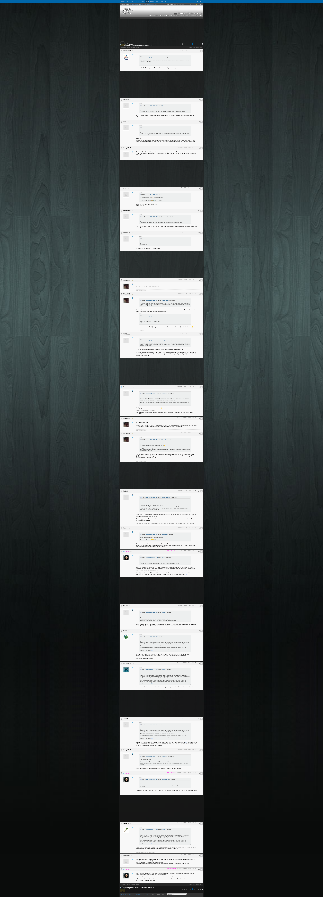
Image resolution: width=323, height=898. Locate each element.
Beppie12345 (126, 232)
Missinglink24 (126, 280)
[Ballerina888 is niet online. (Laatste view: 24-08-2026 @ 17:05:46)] (121, 855)
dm (165, 1)
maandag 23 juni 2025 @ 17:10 (183, 231)
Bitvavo (137, 47)
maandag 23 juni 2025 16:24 (152, 612)
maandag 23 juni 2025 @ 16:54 (183, 187)
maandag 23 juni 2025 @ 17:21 (183, 293)
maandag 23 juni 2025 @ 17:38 (183, 550)
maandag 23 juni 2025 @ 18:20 (183, 854)
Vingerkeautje (126, 210)
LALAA (125, 333)
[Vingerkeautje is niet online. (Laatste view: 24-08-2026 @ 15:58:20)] (121, 210)
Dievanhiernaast (127, 387)
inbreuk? (200, 4)
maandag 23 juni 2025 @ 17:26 (183, 417)
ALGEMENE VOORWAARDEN (136, 894)
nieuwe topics (199, 47)
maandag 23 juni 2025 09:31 (152, 497)
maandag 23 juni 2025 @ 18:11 (183, 772)
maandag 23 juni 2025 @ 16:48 (183, 120)
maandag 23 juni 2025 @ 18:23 (183, 868)
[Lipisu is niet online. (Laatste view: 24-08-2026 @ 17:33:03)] (121, 122)
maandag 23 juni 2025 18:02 (152, 779)
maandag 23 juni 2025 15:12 (152, 216)
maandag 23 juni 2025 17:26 (152, 756)
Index (121, 43)
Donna (127, 551)
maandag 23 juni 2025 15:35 (152, 57)
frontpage (123, 1)
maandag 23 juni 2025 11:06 (152, 557)
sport (128, 1)
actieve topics (192, 47)
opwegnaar (164, 194)
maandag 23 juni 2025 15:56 (152, 194)
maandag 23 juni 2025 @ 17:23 (183, 333)
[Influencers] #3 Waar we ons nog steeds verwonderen (137, 45)
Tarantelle (164, 557)
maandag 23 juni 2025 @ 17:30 (183, 490)
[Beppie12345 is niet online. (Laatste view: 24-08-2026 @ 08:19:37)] (121, 233)
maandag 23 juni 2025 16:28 (152, 105)
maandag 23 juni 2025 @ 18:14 (183, 822)
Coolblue (133, 47)
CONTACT (146, 894)
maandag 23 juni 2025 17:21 (152, 393)
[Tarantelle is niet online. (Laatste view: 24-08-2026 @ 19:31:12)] (121, 719)
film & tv (137, 1)
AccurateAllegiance (166, 497)
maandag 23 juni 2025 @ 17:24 (183, 386)
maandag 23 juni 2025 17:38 (152, 636)
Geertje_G (126, 823)
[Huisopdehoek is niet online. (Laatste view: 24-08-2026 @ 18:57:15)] (121, 148)
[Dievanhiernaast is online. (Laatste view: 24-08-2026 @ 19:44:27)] (121, 387)
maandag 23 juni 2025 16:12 (152, 238)
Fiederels (125, 491)
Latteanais (126, 99)
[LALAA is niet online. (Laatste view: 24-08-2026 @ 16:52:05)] (121, 334)
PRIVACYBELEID (124, 894)
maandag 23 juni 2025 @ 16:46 (183, 98)
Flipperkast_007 (127, 663)
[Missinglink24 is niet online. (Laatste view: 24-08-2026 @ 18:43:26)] (121, 280)
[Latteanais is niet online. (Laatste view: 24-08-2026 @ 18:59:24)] (121, 100)
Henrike (125, 528)
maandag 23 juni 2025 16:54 (152, 315)
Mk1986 (125, 606)
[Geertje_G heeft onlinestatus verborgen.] (121, 823)
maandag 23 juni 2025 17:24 (152, 439)
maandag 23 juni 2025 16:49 (152, 300)
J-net (163, 57)
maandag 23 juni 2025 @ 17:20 (183, 279)
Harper (163, 612)
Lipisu (163, 105)
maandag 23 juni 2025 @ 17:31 (183, 527)
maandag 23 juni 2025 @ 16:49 (183, 147)
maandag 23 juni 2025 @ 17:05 (183, 209)
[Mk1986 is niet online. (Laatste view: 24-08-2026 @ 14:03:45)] (121, 606)
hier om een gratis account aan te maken (148, 4)
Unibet (128, 47)
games (132, 1)
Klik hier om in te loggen (134, 4)
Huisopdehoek (127, 148)
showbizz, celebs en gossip (129, 43)
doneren (195, 4)
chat (157, 1)
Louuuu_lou (164, 216)
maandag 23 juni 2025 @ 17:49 (183, 605)
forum (147, 1)
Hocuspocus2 (127, 51)
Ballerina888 (126, 855)
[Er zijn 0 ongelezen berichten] (198, 1)
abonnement (123, 47)
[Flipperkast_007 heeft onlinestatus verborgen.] (121, 663)
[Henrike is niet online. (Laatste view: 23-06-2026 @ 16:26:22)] (121, 528)
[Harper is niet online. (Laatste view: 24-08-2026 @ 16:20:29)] (121, 631)
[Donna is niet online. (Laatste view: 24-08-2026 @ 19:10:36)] (121, 551)
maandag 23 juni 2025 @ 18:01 (183, 629)
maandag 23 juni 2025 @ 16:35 (183, 50)
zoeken (161, 1)
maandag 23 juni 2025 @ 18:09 (183, 749)
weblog (142, 1)
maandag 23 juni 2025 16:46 (152, 127)
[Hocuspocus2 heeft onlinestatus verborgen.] (121, 51)
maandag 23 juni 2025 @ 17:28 (183, 432)
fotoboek (152, 1)
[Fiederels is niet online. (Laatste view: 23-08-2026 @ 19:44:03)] (121, 491)
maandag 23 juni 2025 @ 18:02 (183, 662)
